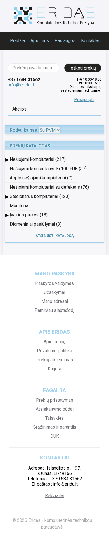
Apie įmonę (54, 341)
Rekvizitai (54, 495)
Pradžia (17, 40)
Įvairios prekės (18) (29, 215)
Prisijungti (84, 99)
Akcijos (19, 109)
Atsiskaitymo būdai (55, 409)
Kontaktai (90, 40)
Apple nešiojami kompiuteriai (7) (41, 177)
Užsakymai (54, 292)
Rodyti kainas (23, 130)
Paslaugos (64, 40)
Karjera (54, 368)
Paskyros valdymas (54, 283)
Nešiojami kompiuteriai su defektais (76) (49, 187)
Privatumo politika (54, 350)
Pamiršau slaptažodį (54, 310)
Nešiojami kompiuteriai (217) (38, 159)
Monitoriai (19, 205)
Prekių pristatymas (54, 400)
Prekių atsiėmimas (54, 359)
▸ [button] (7, 159)
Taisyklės (54, 418)
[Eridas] (54, 15)
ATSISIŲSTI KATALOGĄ (54, 236)
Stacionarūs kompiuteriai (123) (40, 196)
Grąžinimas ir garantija (54, 427)
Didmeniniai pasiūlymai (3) (35, 224)
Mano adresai (54, 301)
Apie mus (39, 40)
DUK (54, 436)
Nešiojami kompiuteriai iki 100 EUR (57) (48, 168)
